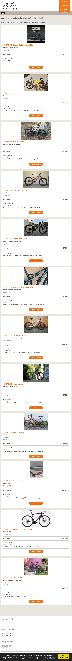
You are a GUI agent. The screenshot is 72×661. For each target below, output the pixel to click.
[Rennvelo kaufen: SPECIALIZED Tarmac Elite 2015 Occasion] (36, 469)
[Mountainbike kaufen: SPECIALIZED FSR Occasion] (36, 82)
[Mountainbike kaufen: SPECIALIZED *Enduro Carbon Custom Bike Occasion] (36, 34)
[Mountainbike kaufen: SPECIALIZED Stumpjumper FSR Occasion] (36, 421)
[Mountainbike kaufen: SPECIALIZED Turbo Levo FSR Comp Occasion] (36, 131)
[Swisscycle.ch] (10, 6)
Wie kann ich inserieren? (10, 633)
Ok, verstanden (63, 656)
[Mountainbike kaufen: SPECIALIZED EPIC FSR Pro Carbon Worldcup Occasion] (36, 276)
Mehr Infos (51, 659)
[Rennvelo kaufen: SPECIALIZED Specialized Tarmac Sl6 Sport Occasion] (36, 518)
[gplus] (6, 646)
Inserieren (64, 6)
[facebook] (3, 646)
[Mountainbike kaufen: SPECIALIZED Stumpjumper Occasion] (36, 373)
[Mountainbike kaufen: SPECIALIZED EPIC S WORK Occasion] (36, 566)
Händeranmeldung (9, 635)
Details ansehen (36, 67)
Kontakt (63, 9)
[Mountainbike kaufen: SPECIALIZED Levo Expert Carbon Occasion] (36, 179)
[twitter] (10, 646)
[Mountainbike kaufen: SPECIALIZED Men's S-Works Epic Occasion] (36, 227)
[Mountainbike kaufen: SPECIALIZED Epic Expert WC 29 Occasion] (36, 324)
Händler (63, 2)
